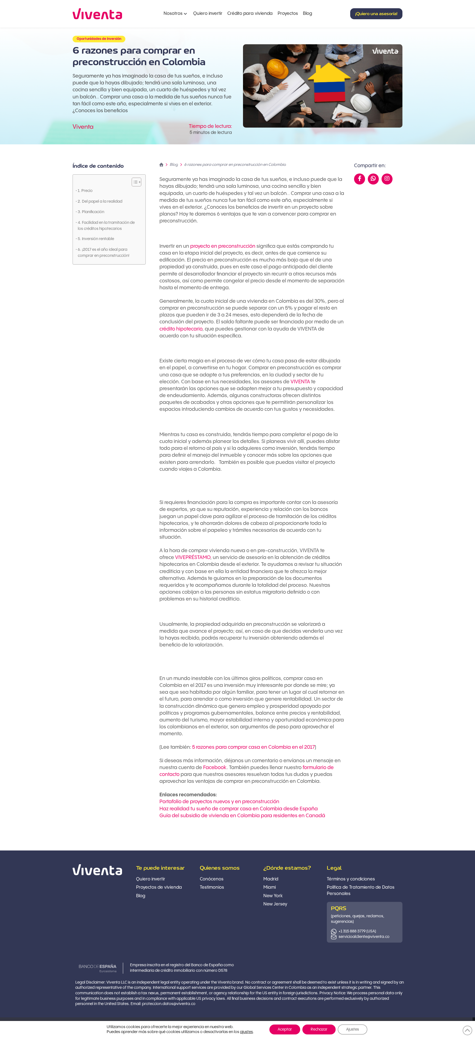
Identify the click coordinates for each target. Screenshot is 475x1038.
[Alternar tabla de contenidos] (134, 182)
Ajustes (352, 1029)
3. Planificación (91, 212)
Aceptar (285, 1029)
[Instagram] (387, 178)
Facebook (215, 767)
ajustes (246, 1032)
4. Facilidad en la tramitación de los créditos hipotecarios (106, 226)
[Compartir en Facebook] (359, 178)
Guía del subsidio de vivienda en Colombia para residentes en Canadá (242, 815)
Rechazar (319, 1029)
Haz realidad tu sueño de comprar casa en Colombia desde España (238, 808)
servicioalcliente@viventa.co (364, 937)
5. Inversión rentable (96, 239)
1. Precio (85, 191)
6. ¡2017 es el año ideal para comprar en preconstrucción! (103, 253)
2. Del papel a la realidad (100, 201)
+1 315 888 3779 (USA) (357, 931)
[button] (376, 13)
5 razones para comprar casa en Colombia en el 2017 (253, 747)
